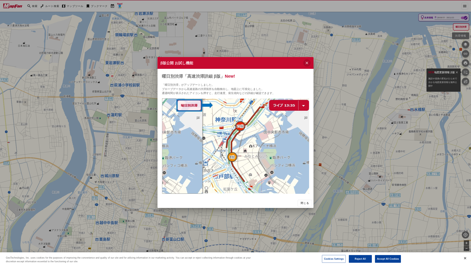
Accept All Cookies (388, 258)
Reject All (360, 258)
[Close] (465, 258)
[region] (235, 258)
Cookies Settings (334, 258)
